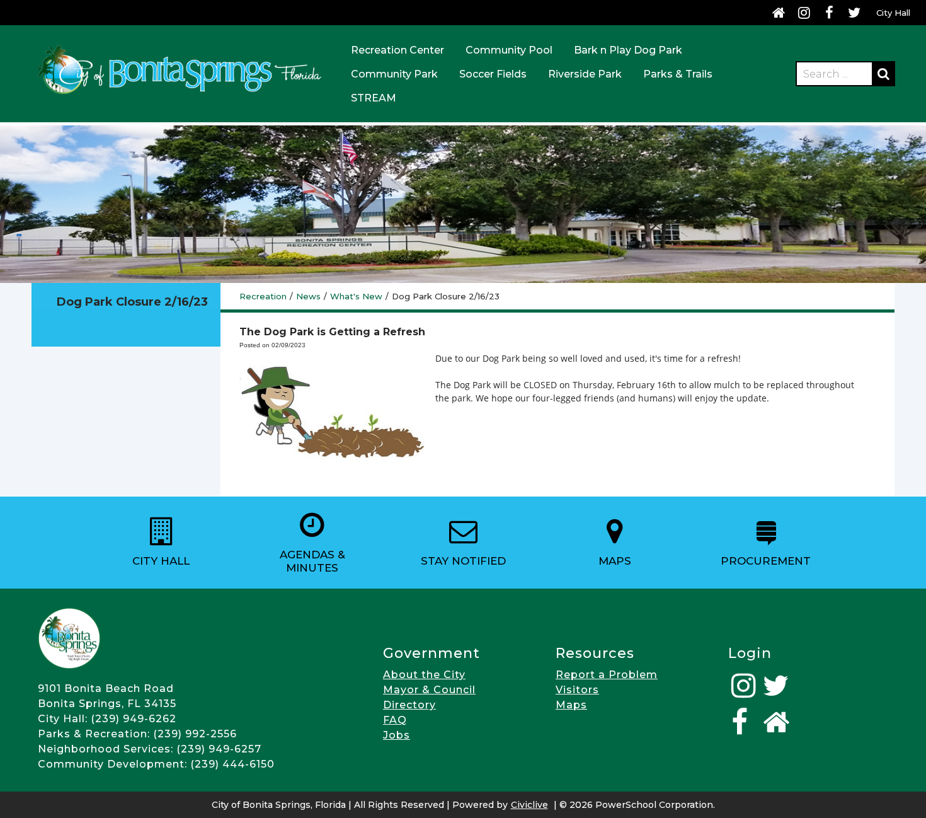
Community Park (394, 74)
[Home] (778, 12)
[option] (161, 542)
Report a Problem (607, 675)
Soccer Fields (493, 74)
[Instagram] (803, 12)
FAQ (395, 720)
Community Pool (509, 50)
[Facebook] (829, 12)
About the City (424, 675)
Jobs (396, 735)
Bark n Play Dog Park (628, 50)
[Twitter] (854, 12)
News (308, 296)
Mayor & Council (429, 690)
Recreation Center (397, 50)
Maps (571, 705)
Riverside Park (585, 74)
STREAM (373, 98)
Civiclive (529, 804)
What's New (356, 296)
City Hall (893, 13)
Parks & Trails (677, 74)
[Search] (883, 73)
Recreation (263, 296)
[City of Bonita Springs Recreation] (179, 96)
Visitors (577, 690)
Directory (409, 705)
